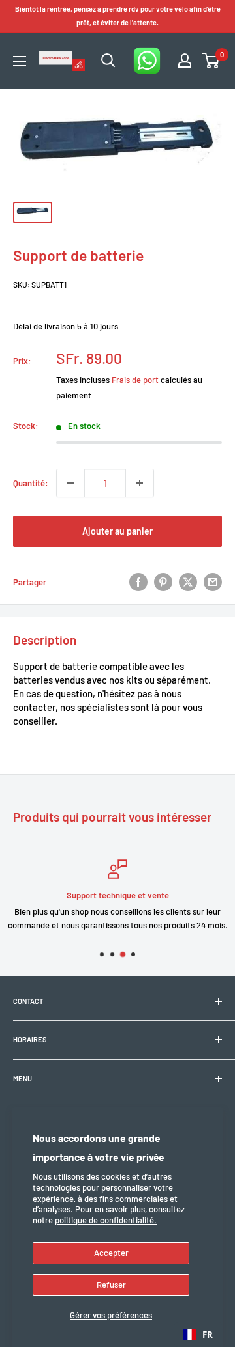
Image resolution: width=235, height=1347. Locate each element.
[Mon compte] (184, 60)
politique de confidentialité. (106, 1220)
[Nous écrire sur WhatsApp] (146, 60)
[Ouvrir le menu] (19, 61)
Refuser (111, 1284)
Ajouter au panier (117, 530)
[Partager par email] (213, 582)
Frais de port (135, 379)
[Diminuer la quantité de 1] (70, 483)
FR (207, 1334)
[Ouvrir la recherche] (108, 60)
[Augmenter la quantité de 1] (139, 483)
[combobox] (198, 1334)
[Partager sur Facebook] (138, 582)
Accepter (111, 1252)
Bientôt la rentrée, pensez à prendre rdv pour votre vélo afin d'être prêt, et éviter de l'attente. (118, 16)
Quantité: (30, 483)
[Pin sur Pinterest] (163, 582)
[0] (211, 60)
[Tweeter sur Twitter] (188, 582)
